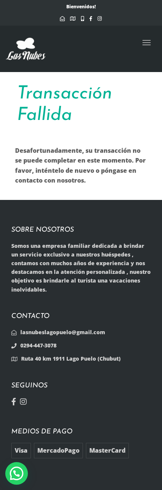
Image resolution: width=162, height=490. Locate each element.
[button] (16, 473)
